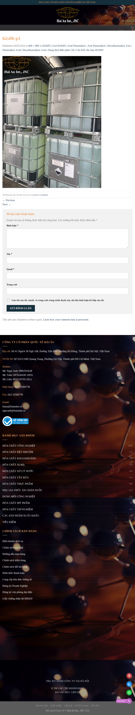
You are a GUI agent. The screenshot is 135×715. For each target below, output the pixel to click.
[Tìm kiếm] (129, 14)
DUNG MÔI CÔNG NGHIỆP (18, 496)
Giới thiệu (56, 706)
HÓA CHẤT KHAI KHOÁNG (19, 458)
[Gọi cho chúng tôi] (71, 27)
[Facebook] (59, 27)
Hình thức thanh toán (13, 573)
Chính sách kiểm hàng (14, 560)
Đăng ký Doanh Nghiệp (15, 585)
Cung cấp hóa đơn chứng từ (17, 579)
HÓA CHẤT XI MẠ (13, 464)
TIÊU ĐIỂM (9, 522)
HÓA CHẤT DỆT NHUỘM (17, 452)
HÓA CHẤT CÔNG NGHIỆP (18, 445)
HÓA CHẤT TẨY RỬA (15, 477)
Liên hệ (68, 706)
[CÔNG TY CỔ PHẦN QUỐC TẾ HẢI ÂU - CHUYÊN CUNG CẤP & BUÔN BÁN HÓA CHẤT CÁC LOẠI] (67, 15)
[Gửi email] (67, 27)
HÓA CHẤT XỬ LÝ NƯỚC (18, 471)
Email (10, 269)
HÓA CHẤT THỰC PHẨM (17, 483)
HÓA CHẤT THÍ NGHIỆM (17, 509)
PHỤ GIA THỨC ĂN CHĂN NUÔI (22, 490)
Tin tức (95, 706)
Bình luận (12, 225)
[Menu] (4, 15)
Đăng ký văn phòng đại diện (17, 592)
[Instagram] (63, 27)
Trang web (12, 284)
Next (6, 204)
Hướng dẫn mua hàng (13, 554)
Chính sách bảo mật (12, 547)
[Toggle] (131, 522)
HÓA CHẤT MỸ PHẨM (16, 503)
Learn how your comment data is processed (65, 319)
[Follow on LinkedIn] (76, 27)
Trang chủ (42, 706)
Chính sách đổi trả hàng (14, 566)
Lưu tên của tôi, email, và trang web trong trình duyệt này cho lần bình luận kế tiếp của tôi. (58, 300)
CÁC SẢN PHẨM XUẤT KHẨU (20, 515)
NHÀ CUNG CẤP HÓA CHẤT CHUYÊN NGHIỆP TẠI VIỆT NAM (67, 2)
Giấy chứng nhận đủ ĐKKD (17, 598)
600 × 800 (33, 45)
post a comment (41, 195)
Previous (8, 200)
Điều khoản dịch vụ (12, 541)
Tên (9, 254)
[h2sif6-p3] (51, 121)
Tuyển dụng (82, 706)
